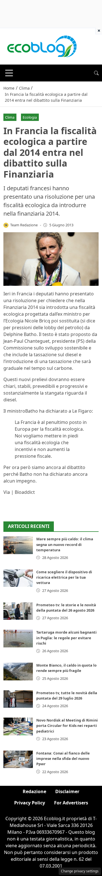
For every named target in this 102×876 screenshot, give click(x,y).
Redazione (34, 791)
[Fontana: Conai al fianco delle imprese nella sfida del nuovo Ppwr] (18, 759)
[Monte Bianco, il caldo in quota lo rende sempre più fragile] (18, 671)
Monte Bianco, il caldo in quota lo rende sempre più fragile (66, 668)
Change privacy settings (80, 871)
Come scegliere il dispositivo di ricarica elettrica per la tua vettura (64, 577)
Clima (9, 117)
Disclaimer (67, 791)
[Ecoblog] (41, 46)
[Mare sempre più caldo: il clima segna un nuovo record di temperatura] (18, 545)
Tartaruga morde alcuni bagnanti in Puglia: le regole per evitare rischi (66, 637)
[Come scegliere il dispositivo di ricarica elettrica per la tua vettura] (18, 578)
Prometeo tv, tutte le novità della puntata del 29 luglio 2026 (66, 695)
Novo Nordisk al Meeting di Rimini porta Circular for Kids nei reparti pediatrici (67, 725)
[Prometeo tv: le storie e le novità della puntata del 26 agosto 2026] (18, 611)
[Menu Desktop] (9, 73)
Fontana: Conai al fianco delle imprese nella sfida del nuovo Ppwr (63, 758)
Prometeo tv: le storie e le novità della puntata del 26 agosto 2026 (66, 607)
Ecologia (30, 117)
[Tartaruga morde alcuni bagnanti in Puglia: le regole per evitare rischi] (18, 638)
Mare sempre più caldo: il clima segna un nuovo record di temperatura (64, 544)
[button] (96, 73)
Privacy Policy (29, 803)
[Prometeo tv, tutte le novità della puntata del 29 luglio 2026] (18, 699)
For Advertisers (71, 803)
